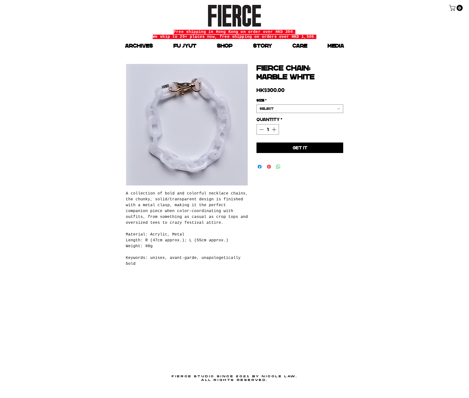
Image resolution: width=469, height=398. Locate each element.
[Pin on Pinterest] (269, 167)
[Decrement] (261, 129)
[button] (456, 8)
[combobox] (299, 108)
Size (261, 100)
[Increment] (274, 129)
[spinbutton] (268, 129)
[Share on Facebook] (260, 167)
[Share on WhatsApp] (278, 167)
